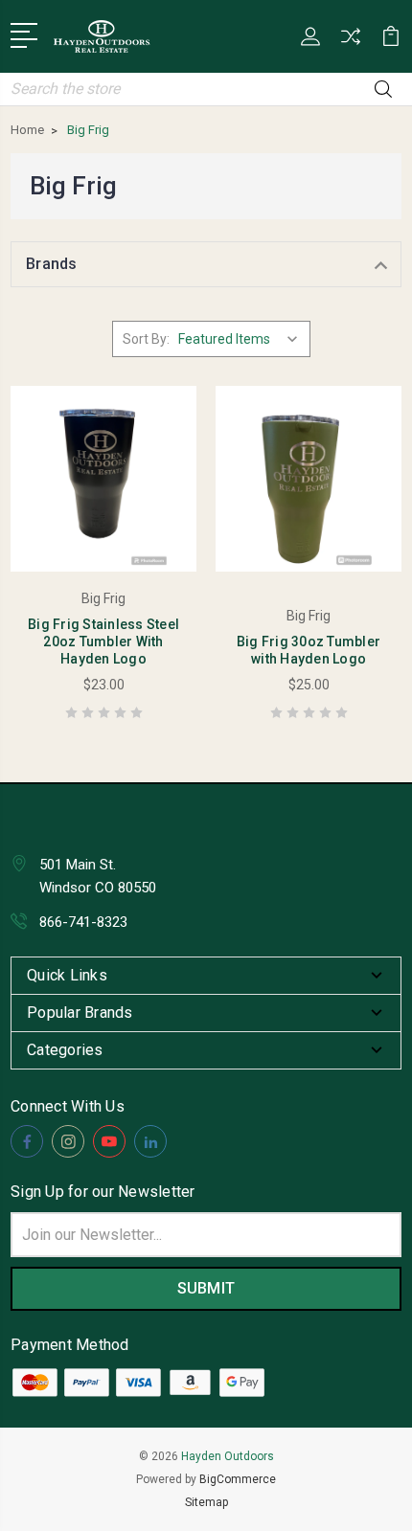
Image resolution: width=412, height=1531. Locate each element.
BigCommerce (237, 1479)
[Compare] (350, 42)
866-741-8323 (83, 922)
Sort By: (146, 339)
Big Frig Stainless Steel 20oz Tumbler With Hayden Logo (103, 641)
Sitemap (206, 1502)
